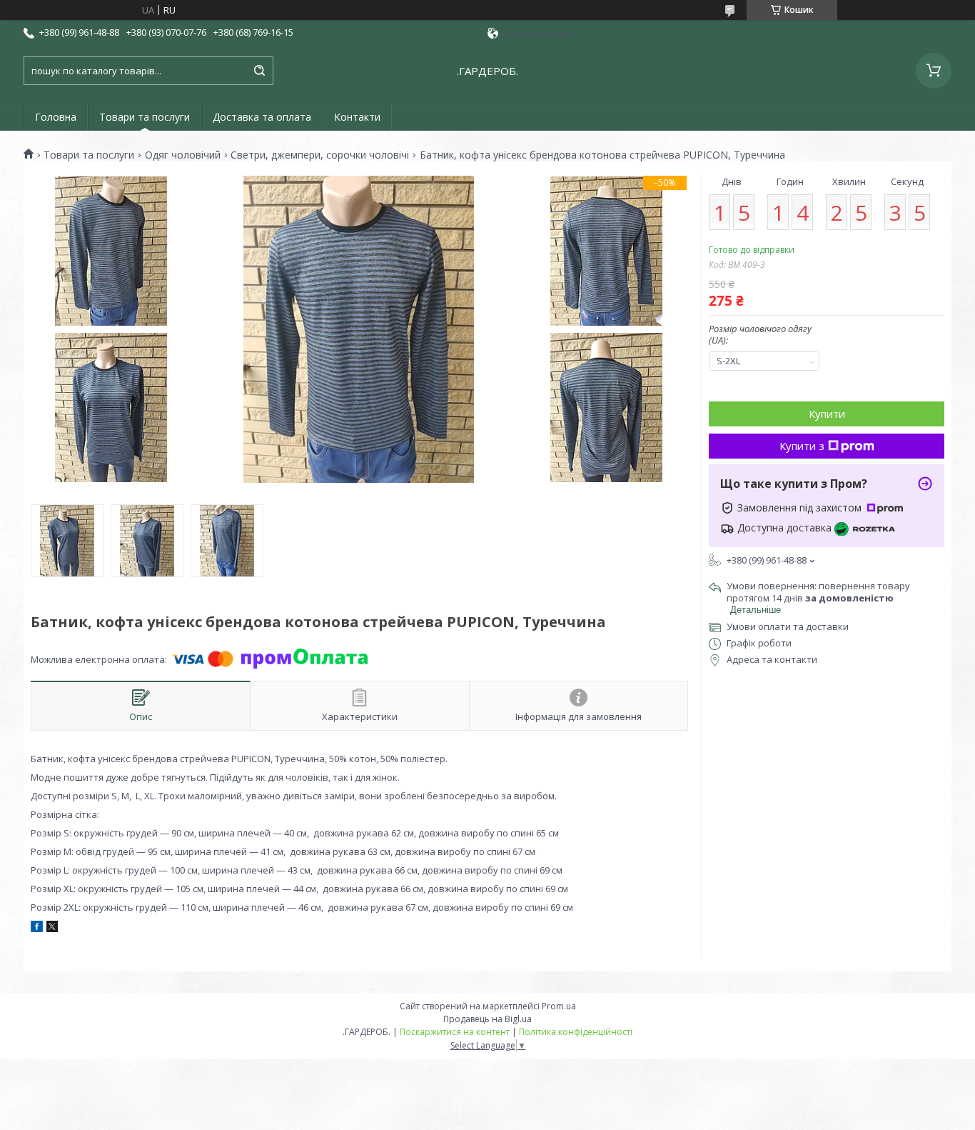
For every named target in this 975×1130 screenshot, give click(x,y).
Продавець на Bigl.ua (487, 1019)
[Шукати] (259, 70)
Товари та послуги (144, 117)
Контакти (357, 117)
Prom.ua (559, 1006)
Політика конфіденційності (575, 1032)
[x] (52, 928)
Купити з (801, 446)
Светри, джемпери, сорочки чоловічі (320, 155)
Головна (55, 117)
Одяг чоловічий (183, 155)
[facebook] (37, 928)
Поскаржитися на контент (455, 1032)
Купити (827, 413)
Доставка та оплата (262, 117)
